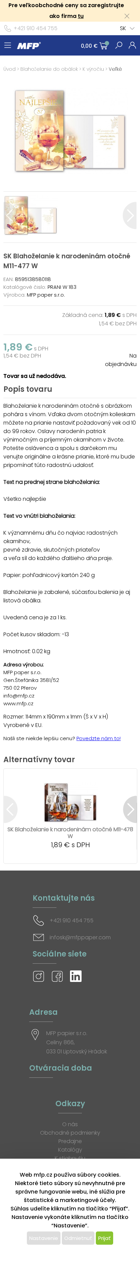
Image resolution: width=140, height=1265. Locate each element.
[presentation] (10, 215)
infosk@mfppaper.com (80, 937)
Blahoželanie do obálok (49, 69)
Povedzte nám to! (98, 738)
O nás (70, 1124)
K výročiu (93, 69)
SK (123, 28)
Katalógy (70, 1150)
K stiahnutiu (70, 1158)
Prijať (104, 1238)
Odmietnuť (78, 1238)
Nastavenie (43, 1238)
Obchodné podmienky (70, 1133)
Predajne (70, 1141)
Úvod (9, 69)
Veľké (115, 69)
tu (81, 16)
